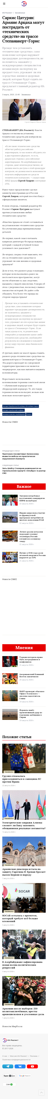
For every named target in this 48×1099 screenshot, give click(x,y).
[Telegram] (7, 1067)
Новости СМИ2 (10, 422)
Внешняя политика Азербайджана (14, 414)
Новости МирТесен (12, 1026)
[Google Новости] (25, 1077)
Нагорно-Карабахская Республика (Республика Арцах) (20, 406)
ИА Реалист (7, 13)
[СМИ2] (9, 1085)
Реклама (33, 1056)
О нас (4, 1056)
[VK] (20, 1067)
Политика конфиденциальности (16, 1059)
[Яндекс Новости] (9, 1077)
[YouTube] (32, 1067)
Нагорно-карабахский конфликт (13, 410)
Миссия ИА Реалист (18, 1056)
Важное (29, 414)
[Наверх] (41, 1092)
